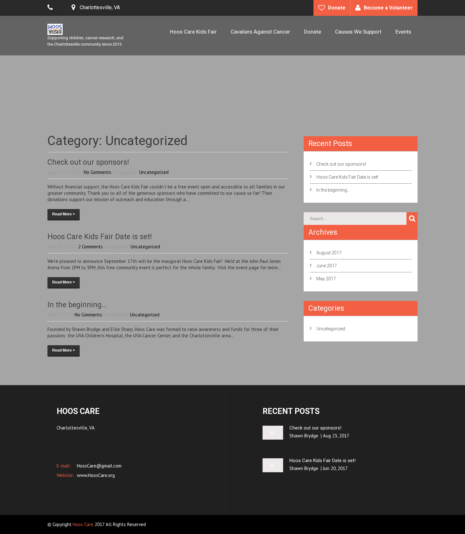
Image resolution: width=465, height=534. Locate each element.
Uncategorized (154, 172)
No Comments (97, 172)
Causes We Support (358, 32)
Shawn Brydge (303, 436)
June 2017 (326, 265)
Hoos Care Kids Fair (193, 32)
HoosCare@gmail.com (98, 466)
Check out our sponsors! (88, 162)
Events (403, 32)
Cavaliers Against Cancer (260, 32)
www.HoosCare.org (95, 475)
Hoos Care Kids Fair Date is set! (99, 236)
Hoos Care (84, 524)
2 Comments (90, 247)
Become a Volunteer (388, 8)
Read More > (63, 214)
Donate (336, 8)
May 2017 (326, 278)
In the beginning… (77, 305)
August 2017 (329, 252)
